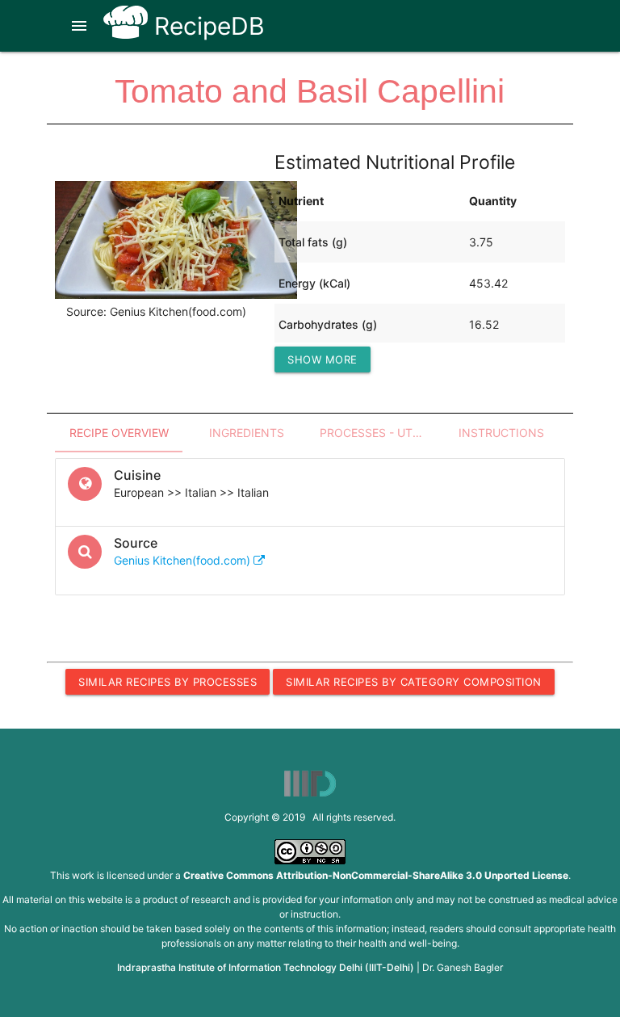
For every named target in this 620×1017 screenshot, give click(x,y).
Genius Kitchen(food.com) (183, 560)
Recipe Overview (119, 432)
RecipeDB (206, 25)
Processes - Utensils (379, 432)
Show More (322, 359)
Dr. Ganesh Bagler (462, 967)
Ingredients (246, 432)
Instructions (501, 432)
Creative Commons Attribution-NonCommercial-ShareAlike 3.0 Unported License (375, 875)
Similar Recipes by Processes (167, 681)
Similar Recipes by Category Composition (414, 681)
